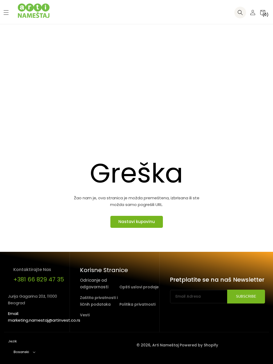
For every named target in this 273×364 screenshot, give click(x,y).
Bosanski (21, 351)
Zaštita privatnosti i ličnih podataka (99, 301)
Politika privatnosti (137, 304)
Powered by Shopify (199, 345)
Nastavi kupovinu (136, 221)
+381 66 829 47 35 (38, 279)
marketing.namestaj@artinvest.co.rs (44, 320)
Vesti (85, 315)
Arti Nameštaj (165, 345)
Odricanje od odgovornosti (94, 283)
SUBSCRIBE (246, 296)
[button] (4, 12)
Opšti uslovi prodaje (139, 287)
